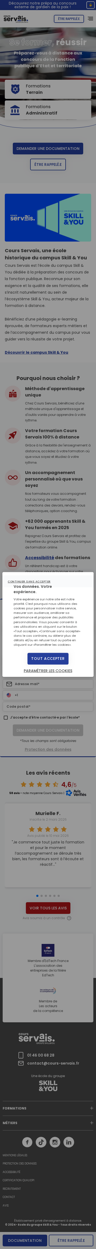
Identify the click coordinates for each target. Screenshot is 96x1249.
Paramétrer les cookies (48, 670)
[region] (48, 624)
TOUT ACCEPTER (48, 658)
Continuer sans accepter (29, 582)
